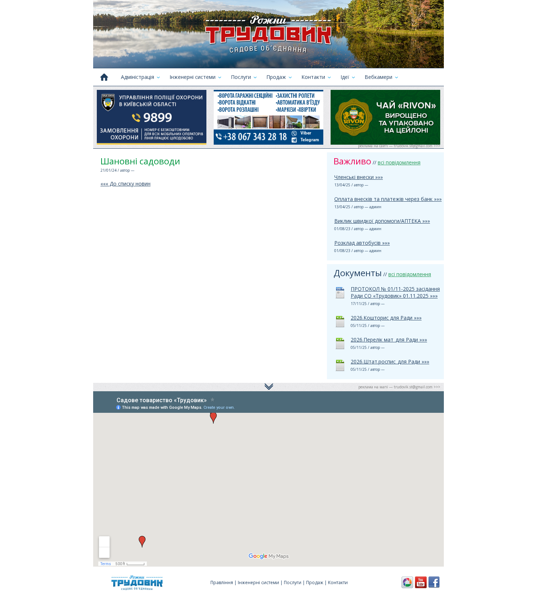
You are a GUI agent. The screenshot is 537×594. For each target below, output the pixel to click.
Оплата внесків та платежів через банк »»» (388, 198)
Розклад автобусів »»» (362, 242)
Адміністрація (137, 76)
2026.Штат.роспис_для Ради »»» (390, 361)
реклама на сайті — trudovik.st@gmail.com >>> (399, 145)
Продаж (276, 76)
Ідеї (344, 76)
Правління (221, 582)
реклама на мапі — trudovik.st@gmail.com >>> (399, 386)
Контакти (313, 76)
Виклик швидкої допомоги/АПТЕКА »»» (382, 220)
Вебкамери (378, 76)
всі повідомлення (399, 162)
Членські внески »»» (358, 177)
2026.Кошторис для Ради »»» (386, 317)
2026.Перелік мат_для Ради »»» (389, 339)
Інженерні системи (193, 76)
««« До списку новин (125, 183)
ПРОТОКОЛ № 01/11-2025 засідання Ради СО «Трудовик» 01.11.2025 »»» (395, 292)
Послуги (241, 76)
